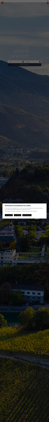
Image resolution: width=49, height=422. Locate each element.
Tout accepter (8, 215)
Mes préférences (27, 215)
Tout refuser (17, 215)
